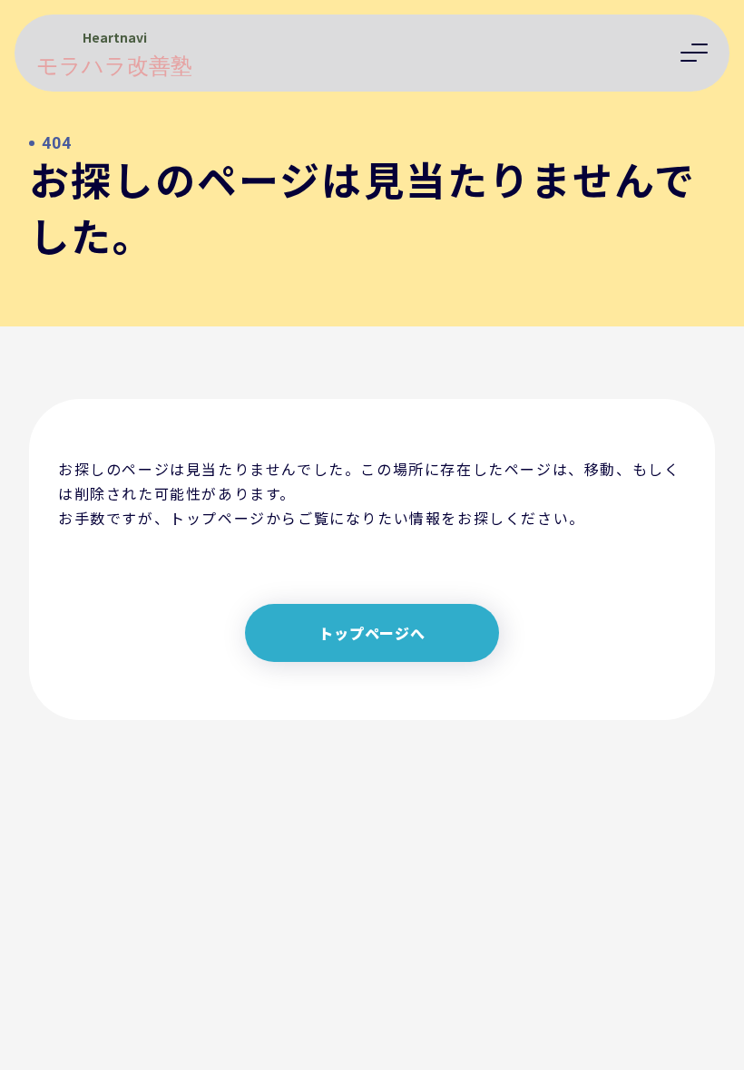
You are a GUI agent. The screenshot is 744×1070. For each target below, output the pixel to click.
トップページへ (372, 633)
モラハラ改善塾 (114, 66)
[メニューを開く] (694, 52)
